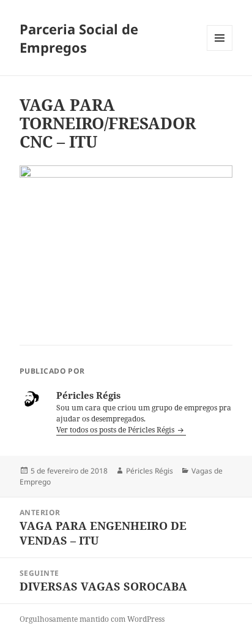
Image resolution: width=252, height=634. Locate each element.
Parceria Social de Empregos (79, 38)
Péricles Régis (149, 471)
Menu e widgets (219, 50)
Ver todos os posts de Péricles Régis (116, 430)
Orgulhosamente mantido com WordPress (92, 619)
